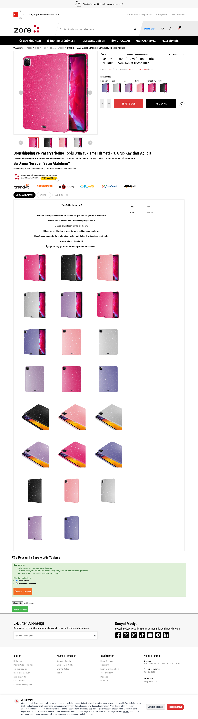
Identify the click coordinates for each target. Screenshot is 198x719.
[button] (21, 92)
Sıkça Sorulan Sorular (65, 665)
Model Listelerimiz (178, 15)
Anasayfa (19, 48)
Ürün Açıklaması (24, 195)
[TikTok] (142, 635)
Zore (103, 54)
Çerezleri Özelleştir (155, 707)
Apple (29, 48)
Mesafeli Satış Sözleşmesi (23, 665)
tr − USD (20, 14)
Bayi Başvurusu (161, 15)
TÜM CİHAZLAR (120, 40)
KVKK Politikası (19, 681)
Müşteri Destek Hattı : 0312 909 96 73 (47, 15)
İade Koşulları (62, 195)
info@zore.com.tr (150, 681)
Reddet (126, 711)
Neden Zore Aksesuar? (21, 673)
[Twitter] (126, 635)
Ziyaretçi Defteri (63, 669)
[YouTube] (150, 635)
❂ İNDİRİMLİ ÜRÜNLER (61, 40)
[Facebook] (118, 635)
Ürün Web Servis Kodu (27, 584)
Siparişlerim (104, 665)
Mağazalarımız (146, 15)
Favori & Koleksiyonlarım (109, 669)
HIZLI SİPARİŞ (170, 40)
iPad (37, 48)
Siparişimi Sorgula (64, 661)
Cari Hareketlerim (106, 673)
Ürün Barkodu (23, 580)
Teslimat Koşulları (20, 669)
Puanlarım (104, 681)
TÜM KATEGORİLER (93, 40)
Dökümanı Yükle (20, 610)
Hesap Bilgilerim (106, 661)
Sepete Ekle (129, 103)
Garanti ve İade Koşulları (22, 685)
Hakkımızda (133, 15)
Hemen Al (161, 103)
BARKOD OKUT (149, 29)
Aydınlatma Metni (19, 677)
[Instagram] (134, 635)
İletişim (59, 673)
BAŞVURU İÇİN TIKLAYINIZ (125, 158)
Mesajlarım (104, 677)
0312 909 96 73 (149, 672)
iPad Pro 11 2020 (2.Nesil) (53, 48)
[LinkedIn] (166, 635)
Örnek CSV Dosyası (23, 591)
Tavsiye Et (44, 195)
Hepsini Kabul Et (175, 707)
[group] (55, 92)
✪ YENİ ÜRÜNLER (30, 40)
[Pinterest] (158, 635)
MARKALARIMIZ (146, 40)
